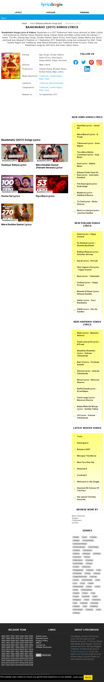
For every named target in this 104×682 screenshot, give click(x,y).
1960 (12, 645)
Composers (77, 520)
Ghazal (97, 573)
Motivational (78, 586)
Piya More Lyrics (45, 196)
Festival (90, 570)
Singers (75, 518)
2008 (8, 660)
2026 (26, 665)
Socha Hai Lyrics (10, 196)
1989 (17, 654)
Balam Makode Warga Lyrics (87, 407)
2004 (22, 658)
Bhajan (76, 540)
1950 (31, 640)
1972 (3, 649)
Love (83, 583)
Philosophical (87, 590)
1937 (3, 638)
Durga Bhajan (88, 540)
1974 (12, 649)
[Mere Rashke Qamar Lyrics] (17, 213)
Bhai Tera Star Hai (85, 462)
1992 (31, 654)
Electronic (86, 567)
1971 (31, 647)
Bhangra (87, 554)
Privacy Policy (42, 640)
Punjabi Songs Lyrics (79, 651)
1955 (22, 643)
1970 (26, 647)
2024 (17, 665)
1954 (17, 643)
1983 (22, 651)
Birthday (97, 554)
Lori (75, 583)
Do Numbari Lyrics (86, 244)
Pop (93, 593)
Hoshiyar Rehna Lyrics (13, 165)
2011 (22, 660)
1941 (22, 638)
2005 (26, 658)
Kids (98, 580)
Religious (77, 600)
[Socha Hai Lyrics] (17, 184)
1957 (31, 643)
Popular (50, 12)
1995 (12, 656)
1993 (3, 656)
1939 (12, 638)
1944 (3, 640)
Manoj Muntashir (56, 83)
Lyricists (75, 522)
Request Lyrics (42, 638)
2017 (17, 663)
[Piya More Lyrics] (52, 184)
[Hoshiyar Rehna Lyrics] (17, 153)
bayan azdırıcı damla (23, 622)
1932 (12, 636)
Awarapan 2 (82, 443)
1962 (22, 645)
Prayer (76, 596)
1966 (8, 647)
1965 (3, 647)
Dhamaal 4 (82, 469)
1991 (26, 654)
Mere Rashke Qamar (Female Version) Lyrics (49, 166)
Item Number (87, 580)
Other (98, 586)
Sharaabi (95, 603)
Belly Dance (78, 560)
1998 (26, 656)
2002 (12, 658)
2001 (8, 658)
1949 (26, 640)
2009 (12, 660)
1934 (22, 636)
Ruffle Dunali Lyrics (87, 389)
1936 (31, 636)
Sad (75, 603)
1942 (26, 638)
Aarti (85, 537)
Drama (89, 563)
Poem (86, 593)
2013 (31, 660)
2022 (8, 665)
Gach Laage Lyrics (86, 398)
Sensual (84, 603)
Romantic (96, 600)
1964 (31, 645)
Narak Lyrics (87, 261)
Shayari (76, 606)
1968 (17, 647)
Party (76, 590)
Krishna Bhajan (79, 547)
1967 (12, 647)
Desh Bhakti (78, 563)
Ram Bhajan (94, 547)
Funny (88, 573)
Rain (95, 596)
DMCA (38, 643)
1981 (12, 651)
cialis (12, 622)
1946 (12, 640)
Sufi (85, 606)
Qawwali (86, 596)
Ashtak (93, 537)
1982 (17, 651)
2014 (3, 663)
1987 (8, 654)
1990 (22, 654)
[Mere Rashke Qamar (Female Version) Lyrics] (52, 153)
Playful (76, 593)
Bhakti (76, 537)
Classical (77, 557)
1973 (8, 649)
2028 (31, 665)
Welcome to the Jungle (88, 481)
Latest (18, 12)
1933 (17, 636)
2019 (26, 663)
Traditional (43, 76)
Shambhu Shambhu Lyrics (86, 353)
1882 (3, 636)
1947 (17, 640)
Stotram (90, 610)
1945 (8, 640)
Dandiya (90, 560)
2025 (22, 665)
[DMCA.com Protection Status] (43, 656)
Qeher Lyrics (86, 301)
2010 (17, 660)
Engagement (78, 570)
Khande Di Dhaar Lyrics (88, 292)
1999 (31, 656)
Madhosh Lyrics (85, 193)
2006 (31, 658)
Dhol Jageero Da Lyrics (88, 268)
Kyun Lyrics (88, 276)
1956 (26, 643)
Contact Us (40, 645)
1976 (22, 649)
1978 (31, 649)
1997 (22, 656)
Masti (91, 583)
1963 (26, 645)
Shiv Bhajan (78, 610)
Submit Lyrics (41, 636)
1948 (22, 640)
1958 (3, 645)
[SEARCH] (101, 17)
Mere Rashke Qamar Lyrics (16, 224)
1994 (8, 656)
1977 (26, 649)
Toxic (79, 436)
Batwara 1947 (83, 449)
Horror (76, 580)
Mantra (76, 554)
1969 (22, 647)
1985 (31, 651)
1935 (26, 636)
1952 (8, 643)
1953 (12, 643)
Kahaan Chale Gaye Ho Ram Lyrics (87, 175)
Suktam (77, 613)
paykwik (35, 622)
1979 (3, 651)
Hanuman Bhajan (80, 544)
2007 (3, 660)
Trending (84, 12)
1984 (26, 651)
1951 (3, 643)
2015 (8, 663)
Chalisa (77, 550)
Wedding (94, 606)
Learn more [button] (78, 677)
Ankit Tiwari (44, 79)
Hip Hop (93, 577)
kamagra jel (45, 622)
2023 (12, 665)
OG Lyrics (86, 416)
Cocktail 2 (82, 475)
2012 (26, 660)
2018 (22, 663)
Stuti (99, 610)
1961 (17, 645)
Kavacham (88, 550)
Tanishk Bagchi (55, 76)
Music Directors (78, 516)
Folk (99, 570)
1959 (8, 645)
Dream (76, 567)
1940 (17, 638)
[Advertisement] (34, 118)
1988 (12, 654)
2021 (3, 665)
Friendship (77, 573)
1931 (8, 636)
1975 (17, 649)
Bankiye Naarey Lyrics (88, 253)
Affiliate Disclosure (43, 647)
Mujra (89, 586)
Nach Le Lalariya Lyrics (88, 211)
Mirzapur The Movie (86, 456)
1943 (31, 638)
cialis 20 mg (5, 622)
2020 (31, 663)
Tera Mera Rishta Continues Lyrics (88, 154)
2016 (12, 663)
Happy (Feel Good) (80, 577)
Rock (87, 600)
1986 (3, 654)
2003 (17, 658)
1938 (8, 638)
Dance (87, 557)
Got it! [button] (88, 677)
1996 (17, 656)
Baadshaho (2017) (9, 161)
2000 (3, 658)
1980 (8, 651)
